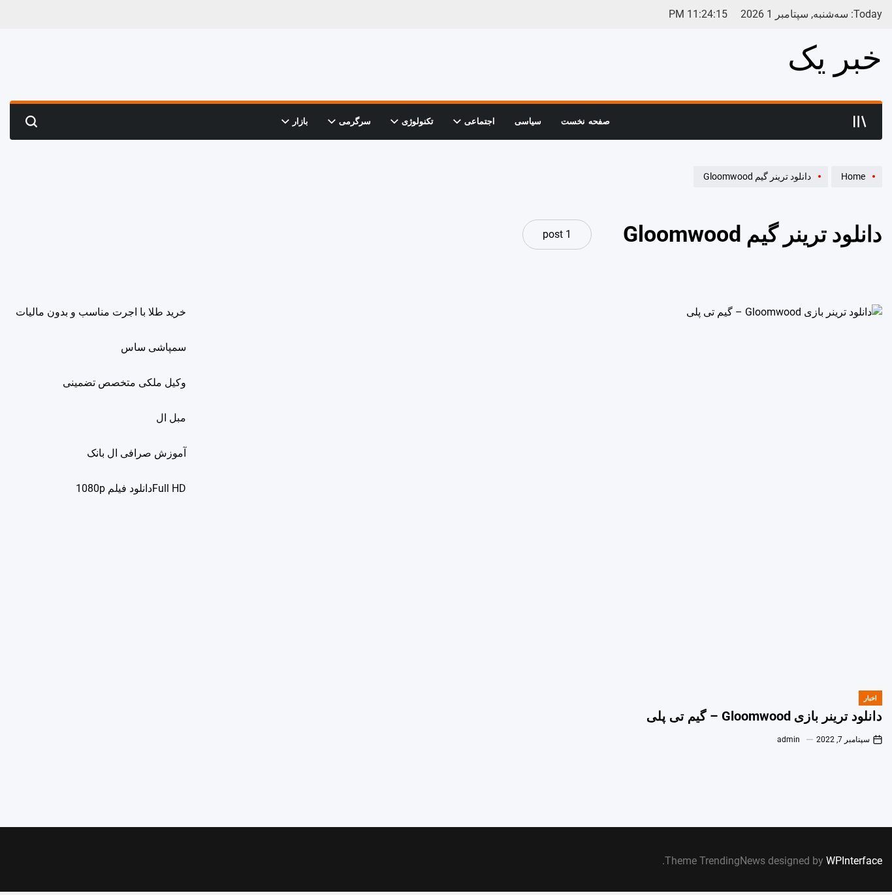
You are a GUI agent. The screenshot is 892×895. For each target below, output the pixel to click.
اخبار (870, 698)
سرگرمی (355, 121)
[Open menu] (860, 121)
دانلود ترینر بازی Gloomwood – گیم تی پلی (764, 716)
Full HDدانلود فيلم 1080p (131, 488)
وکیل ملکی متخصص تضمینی (124, 382)
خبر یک (835, 58)
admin (788, 739)
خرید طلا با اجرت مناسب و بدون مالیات (101, 312)
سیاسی (528, 121)
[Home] (855, 187)
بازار (300, 121)
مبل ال (171, 418)
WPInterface (854, 860)
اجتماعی (479, 121)
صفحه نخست (585, 121)
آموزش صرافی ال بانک (136, 453)
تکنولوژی (418, 121)
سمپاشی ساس (153, 347)
